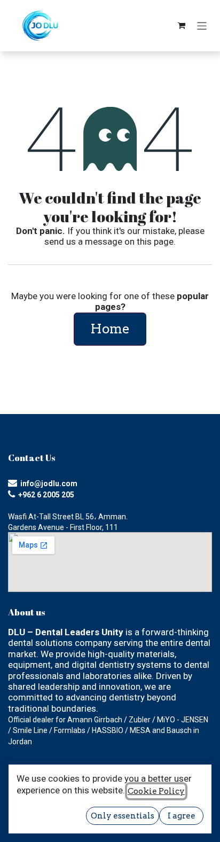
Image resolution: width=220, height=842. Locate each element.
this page (155, 241)
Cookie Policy (156, 791)
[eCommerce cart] (181, 25)
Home (110, 329)
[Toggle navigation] (202, 25)
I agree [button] (181, 816)
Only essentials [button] (122, 816)
